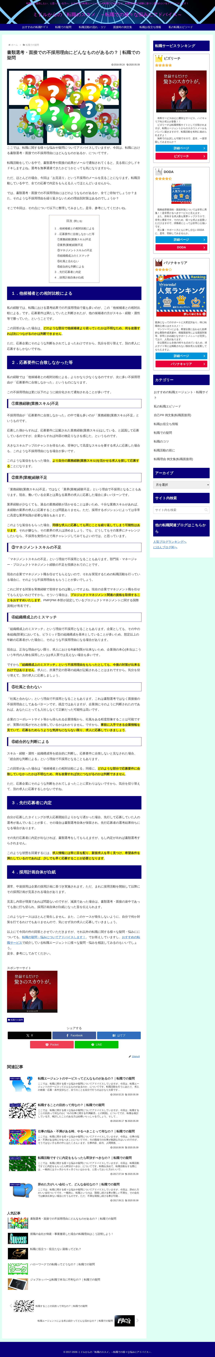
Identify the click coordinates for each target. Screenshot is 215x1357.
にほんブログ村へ (165, 547)
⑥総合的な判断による (70, 266)
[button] (206, 510)
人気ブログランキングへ (169, 542)
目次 (69, 221)
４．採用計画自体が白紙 (69, 277)
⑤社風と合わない (68, 261)
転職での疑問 (17, 1020)
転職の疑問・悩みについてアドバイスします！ (54, 937)
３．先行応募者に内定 (67, 271)
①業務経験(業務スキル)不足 (74, 239)
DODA (181, 247)
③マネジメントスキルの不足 (74, 250)
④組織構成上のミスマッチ (73, 255)
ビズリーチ (181, 156)
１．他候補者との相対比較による (74, 228)
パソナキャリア (181, 364)
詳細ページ (181, 148)
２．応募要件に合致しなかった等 (74, 233)
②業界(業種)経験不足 (70, 244)
